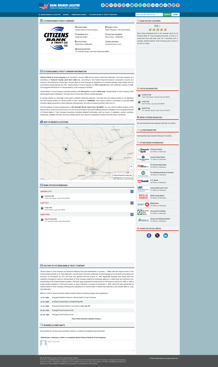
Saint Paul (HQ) (51, 219)
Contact (75, 358)
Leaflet (114, 179)
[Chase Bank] (103, 6)
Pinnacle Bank (156, 149)
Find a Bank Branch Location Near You (164, 358)
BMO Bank (154, 203)
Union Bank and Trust (158, 188)
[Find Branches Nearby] (178, 6)
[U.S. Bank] (119, 6)
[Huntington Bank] (144, 6)
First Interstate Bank (158, 165)
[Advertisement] (86, 60)
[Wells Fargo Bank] (107, 6)
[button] (64, 148)
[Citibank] (165, 6)
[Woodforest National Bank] (161, 6)
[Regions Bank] (128, 6)
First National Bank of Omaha (162, 172)
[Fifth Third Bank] (132, 6)
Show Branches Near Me (123, 175)
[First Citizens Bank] (169, 6)
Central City (46, 191)
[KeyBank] (153, 6)
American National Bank (160, 219)
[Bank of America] (111, 6)
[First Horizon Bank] (173, 6)
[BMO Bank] (149, 6)
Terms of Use (56, 358)
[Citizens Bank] (136, 6)
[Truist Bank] (124, 6)
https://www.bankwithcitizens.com (58, 110)
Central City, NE (76, 302)
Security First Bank (157, 211)
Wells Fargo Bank (157, 196)
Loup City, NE (85, 306)
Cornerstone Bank (157, 157)
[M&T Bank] (157, 6)
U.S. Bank (154, 180)
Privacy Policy (67, 358)
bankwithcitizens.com (113, 44)
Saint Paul (45, 214)
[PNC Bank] (115, 6)
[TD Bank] (140, 6)
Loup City (44, 203)
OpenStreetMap (129, 179)
